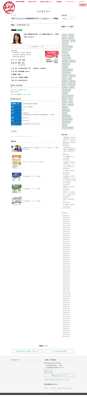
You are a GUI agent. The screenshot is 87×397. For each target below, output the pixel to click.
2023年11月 (65, 271)
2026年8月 (65, 215)
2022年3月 (65, 310)
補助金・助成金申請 (67, 119)
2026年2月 (65, 221)
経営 (64, 104)
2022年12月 (66, 292)
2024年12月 (66, 245)
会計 (64, 78)
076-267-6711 (49, 369)
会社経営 (72, 75)
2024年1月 (65, 267)
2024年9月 (65, 251)
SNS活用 (71, 37)
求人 (70, 98)
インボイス (65, 40)
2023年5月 (65, 283)
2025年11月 (65, 227)
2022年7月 (65, 302)
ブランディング (66, 49)
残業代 (64, 98)
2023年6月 (65, 281)
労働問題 (72, 81)
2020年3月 (65, 334)
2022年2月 (65, 312)
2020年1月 (65, 336)
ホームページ (65, 55)
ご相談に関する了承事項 (63, 379)
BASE (64, 35)
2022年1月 (65, 314)
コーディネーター (70, 1)
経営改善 (70, 104)
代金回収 (65, 75)
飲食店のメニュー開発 (67, 127)
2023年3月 (65, 287)
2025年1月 (65, 243)
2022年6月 (65, 304)
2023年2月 (65, 289)
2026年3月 (65, 219)
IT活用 (71, 35)
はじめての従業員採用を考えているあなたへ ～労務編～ (23, 136)
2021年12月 (66, 316)
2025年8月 (65, 233)
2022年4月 (65, 308)
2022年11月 (65, 294)
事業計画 (72, 61)
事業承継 (65, 61)
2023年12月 (66, 269)
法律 (70, 101)
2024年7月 (65, 255)
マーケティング (66, 58)
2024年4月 (65, 261)
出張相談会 (59, 1)
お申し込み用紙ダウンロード (20, 94)
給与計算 (65, 107)
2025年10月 (66, 229)
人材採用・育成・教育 (67, 69)
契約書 (72, 87)
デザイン (65, 43)
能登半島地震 (65, 110)
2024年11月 (65, 247)
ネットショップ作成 (67, 46)
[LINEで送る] (19, 30)
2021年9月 (65, 322)
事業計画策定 (65, 64)
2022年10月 (66, 296)
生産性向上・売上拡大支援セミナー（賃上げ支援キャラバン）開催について (69, 193)
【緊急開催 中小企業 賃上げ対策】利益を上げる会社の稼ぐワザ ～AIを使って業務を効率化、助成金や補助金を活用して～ (69, 141)
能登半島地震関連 (20, 1)
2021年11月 (65, 318)
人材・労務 (14, 131)
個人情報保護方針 (51, 379)
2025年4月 (65, 237)
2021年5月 (65, 330)
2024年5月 (65, 259)
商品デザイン (71, 84)
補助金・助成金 (66, 116)
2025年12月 (66, 225)
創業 (70, 78)
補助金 (64, 113)
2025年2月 (65, 241)
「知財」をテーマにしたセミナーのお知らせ (33, 161)
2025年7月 (65, 235)
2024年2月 (65, 265)
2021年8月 (65, 324)
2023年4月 (65, 285)
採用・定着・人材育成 (67, 95)
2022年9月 (65, 298)
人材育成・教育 (66, 72)
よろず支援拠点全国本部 (58, 351)
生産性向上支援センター (46, 1)
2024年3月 (65, 263)
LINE (64, 37)
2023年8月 (65, 277)
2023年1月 (65, 291)
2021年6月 (65, 328)
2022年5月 (65, 306)
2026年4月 (65, 217)
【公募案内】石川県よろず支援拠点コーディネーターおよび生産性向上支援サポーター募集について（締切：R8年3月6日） (69, 179)
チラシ (73, 40)
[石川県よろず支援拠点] (9, 1)
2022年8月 (65, 300)
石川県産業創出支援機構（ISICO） (26, 351)
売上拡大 (65, 87)
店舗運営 (65, 93)
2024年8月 (65, 253)
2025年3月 (65, 239)
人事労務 (65, 66)
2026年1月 (65, 223)
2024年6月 (65, 257)
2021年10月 (66, 320)
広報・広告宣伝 (66, 90)
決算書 (64, 101)
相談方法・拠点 (32, 1)
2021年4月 (65, 332)
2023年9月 (65, 275)
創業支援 (65, 81)
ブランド (65, 52)
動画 (64, 84)
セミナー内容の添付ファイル (35, 46)
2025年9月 (65, 231)
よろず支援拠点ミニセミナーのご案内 (31, 176)
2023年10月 (66, 273)
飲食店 (64, 124)
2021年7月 (65, 326)
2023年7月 (65, 279)
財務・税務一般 (66, 122)
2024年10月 (66, 249)
